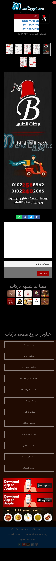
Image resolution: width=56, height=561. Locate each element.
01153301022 (30, 25)
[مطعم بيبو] (11, 302)
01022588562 (30, 21)
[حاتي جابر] (28, 302)
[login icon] (54, 3)
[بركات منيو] (46, 49)
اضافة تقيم (43, 273)
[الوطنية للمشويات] (11, 294)
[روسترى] (45, 294)
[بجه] (20, 294)
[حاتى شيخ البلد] (45, 302)
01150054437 (30, 29)
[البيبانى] (36, 294)
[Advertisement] (26, 240)
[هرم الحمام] (20, 302)
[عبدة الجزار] (28, 294)
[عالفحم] (36, 302)
